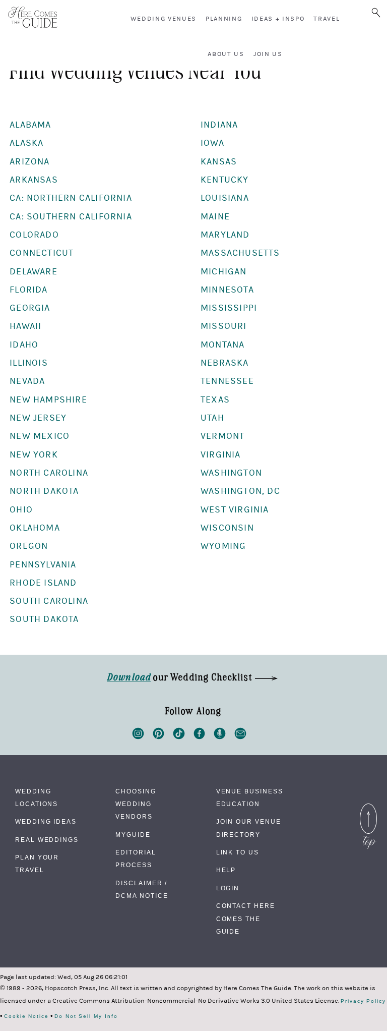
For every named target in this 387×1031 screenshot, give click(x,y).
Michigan (224, 271)
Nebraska (225, 363)
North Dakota (44, 491)
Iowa (212, 143)
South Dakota (44, 619)
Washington (231, 473)
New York (34, 454)
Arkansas (34, 180)
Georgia (30, 308)
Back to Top (368, 806)
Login (228, 888)
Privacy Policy (363, 1001)
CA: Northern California (71, 198)
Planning (224, 18)
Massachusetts (240, 253)
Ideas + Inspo (278, 18)
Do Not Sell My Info (85, 1016)
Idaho (24, 344)
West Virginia (235, 509)
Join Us (268, 54)
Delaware (33, 271)
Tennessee (227, 381)
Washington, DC (240, 491)
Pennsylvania (43, 564)
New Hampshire (48, 399)
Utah (212, 418)
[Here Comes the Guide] (33, 17)
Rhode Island (43, 583)
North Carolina (49, 473)
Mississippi (229, 308)
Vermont (222, 436)
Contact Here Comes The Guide (245, 918)
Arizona (29, 161)
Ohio (21, 509)
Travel (326, 18)
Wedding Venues (164, 18)
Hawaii (25, 326)
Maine (215, 216)
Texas (215, 399)
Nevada (27, 381)
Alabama (30, 125)
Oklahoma (35, 528)
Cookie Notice (26, 1016)
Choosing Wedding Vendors (135, 804)
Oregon (29, 546)
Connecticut (42, 253)
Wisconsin (227, 528)
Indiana (219, 125)
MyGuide (132, 834)
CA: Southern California (71, 216)
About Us (226, 54)
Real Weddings (47, 839)
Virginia (221, 454)
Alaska (26, 143)
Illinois (29, 363)
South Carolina (49, 601)
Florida (28, 289)
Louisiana (225, 198)
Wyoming (223, 546)
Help (226, 870)
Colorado (34, 235)
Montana (222, 344)
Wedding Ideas (46, 821)
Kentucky (225, 180)
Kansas (219, 161)
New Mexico (40, 436)
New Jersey (38, 418)
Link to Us (237, 852)
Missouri (224, 326)
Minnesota (227, 289)
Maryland (225, 235)
